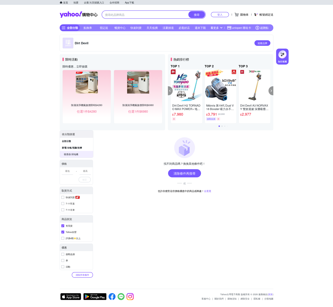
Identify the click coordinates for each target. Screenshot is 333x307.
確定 (84, 179)
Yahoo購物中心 (78, 14)
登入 (220, 14)
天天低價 (152, 28)
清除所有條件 (82, 274)
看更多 (215, 28)
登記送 (104, 28)
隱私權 (257, 298)
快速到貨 (136, 28)
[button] (170, 90)
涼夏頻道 (168, 28)
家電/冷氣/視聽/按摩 (72, 147)
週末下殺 (200, 28)
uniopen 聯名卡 (241, 28)
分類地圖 (268, 298)
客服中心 (206, 298)
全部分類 (66, 141)
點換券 (88, 28)
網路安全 (245, 298)
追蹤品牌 (262, 43)
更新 (270, 294)
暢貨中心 (120, 28)
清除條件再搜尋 (184, 173)
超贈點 (264, 28)
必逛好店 (184, 28)
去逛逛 (207, 191)
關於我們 (219, 298)
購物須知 (232, 298)
